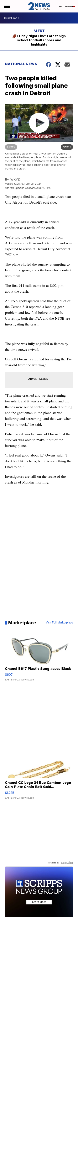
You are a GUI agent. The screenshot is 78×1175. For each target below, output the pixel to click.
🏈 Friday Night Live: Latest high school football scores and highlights (39, 40)
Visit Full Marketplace (59, 622)
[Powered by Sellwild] (67, 862)
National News (21, 64)
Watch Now (66, 6)
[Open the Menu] (7, 6)
